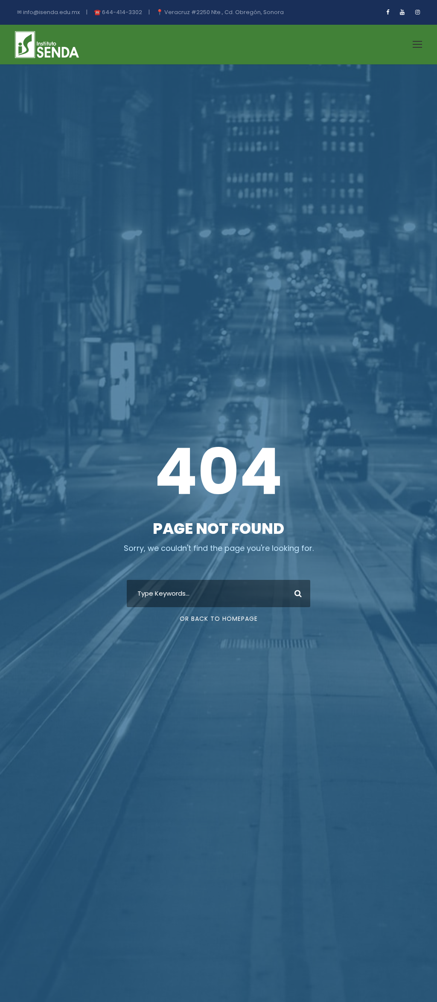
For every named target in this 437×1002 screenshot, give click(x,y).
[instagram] (417, 12)
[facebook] (387, 12)
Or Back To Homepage (219, 618)
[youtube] (402, 12)
